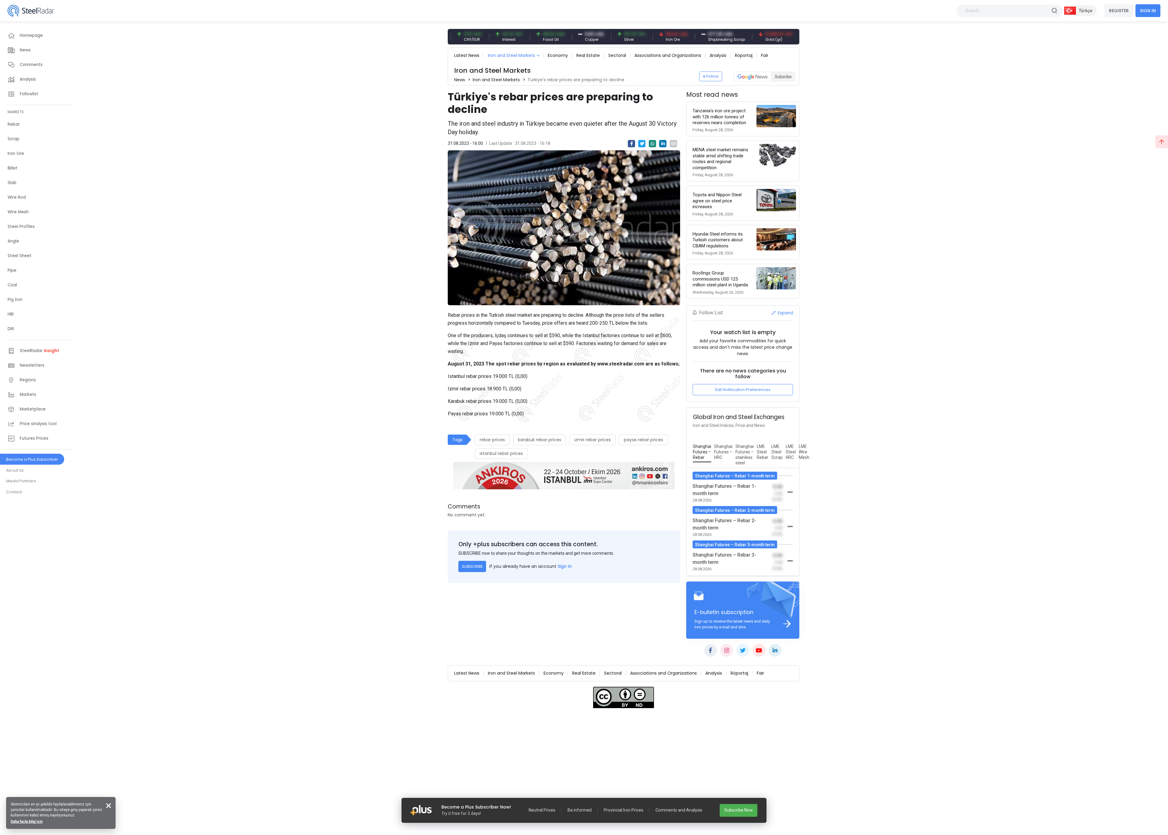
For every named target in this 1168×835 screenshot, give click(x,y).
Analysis (718, 55)
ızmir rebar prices (592, 440)
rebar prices (492, 440)
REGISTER (1119, 11)
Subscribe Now (738, 810)
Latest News (466, 55)
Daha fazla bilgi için (27, 821)
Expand (785, 313)
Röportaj (744, 55)
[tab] (702, 452)
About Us (15, 470)
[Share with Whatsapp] (652, 143)
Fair (764, 55)
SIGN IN (1148, 11)
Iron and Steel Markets (511, 55)
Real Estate (588, 55)
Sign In (565, 566)
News (459, 80)
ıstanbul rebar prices (501, 453)
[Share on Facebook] (631, 143)
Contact (14, 492)
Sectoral (617, 55)
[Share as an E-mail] (673, 143)
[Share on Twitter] (641, 143)
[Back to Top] (1161, 141)
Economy (558, 55)
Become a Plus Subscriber (32, 459)
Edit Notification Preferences (742, 390)
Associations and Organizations (667, 55)
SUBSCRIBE (472, 566)
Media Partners (21, 481)
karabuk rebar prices (539, 440)
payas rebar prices (643, 440)
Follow (712, 76)
